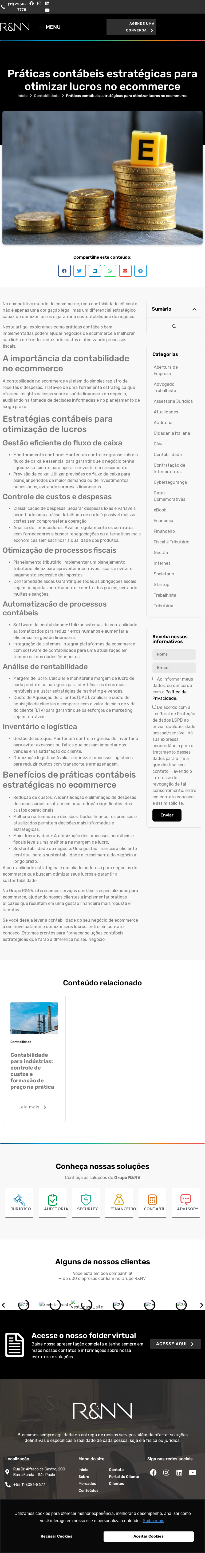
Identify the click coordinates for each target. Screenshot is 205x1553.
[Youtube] (47, 10)
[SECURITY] (86, 1199)
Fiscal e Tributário (171, 541)
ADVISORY (187, 1209)
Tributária (163, 605)
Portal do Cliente (124, 1476)
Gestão (161, 552)
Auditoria (163, 422)
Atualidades (166, 411)
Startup (161, 584)
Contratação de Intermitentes (169, 468)
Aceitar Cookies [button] (148, 1536)
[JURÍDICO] (19, 1199)
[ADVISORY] (185, 1199)
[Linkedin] (47, 3)
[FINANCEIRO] (119, 1199)
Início (22, 95)
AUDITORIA (56, 1209)
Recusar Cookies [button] (56, 1536)
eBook (160, 510)
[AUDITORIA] (52, 1199)
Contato (116, 1469)
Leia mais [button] (29, 1106)
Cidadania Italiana (172, 433)
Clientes (116, 1483)
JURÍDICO (21, 1209)
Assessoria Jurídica (173, 401)
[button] (131, 27)
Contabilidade (47, 95)
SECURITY (87, 1209)
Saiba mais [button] (153, 1520)
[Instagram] (39, 3)
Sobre (83, 1476)
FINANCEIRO (123, 1209)
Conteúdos (88, 1490)
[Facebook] (31, 3)
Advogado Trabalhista (165, 387)
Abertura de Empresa (166, 370)
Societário (164, 573)
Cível (159, 443)
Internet (162, 563)
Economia (163, 520)
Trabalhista (165, 595)
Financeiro (164, 531)
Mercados (87, 1483)
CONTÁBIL (154, 1209)
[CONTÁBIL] (152, 1199)
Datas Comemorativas (169, 496)
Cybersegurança (170, 482)
